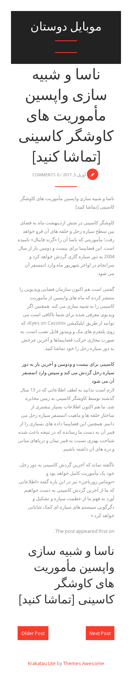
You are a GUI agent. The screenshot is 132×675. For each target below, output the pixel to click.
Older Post (33, 633)
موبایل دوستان (66, 26)
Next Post (100, 633)
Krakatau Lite (42, 663)
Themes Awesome (83, 663)
